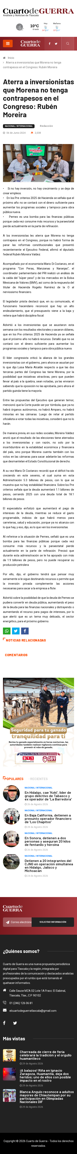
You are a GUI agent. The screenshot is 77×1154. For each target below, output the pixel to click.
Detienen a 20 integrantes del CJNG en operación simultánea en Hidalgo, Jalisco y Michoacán (49, 865)
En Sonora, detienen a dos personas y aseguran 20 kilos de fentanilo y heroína (47, 841)
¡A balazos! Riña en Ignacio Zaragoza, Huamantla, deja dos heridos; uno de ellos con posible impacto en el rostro (45, 1075)
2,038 (37, 133)
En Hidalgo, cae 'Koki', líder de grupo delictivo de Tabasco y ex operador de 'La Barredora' (48, 795)
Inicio (11, 57)
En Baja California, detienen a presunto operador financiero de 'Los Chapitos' (48, 818)
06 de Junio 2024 (15, 133)
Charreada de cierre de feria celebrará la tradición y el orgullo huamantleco (45, 1055)
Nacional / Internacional (19, 126)
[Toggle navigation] (8, 43)
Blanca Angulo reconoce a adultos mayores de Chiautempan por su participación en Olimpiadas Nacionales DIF (47, 1097)
